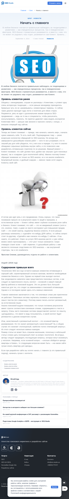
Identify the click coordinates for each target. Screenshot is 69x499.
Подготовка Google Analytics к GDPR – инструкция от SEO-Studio (26, 421)
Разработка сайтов (7, 468)
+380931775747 (52, 465)
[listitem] (12, 389)
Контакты (50, 459)
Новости (50, 39)
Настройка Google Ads (8, 465)
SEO (2, 459)
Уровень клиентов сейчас (10, 366)
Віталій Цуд (15, 379)
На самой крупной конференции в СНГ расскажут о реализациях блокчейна (30, 414)
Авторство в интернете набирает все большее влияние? (23, 407)
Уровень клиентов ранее (10, 364)
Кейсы (26, 462)
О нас (26, 459)
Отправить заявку (55, 3)
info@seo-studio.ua (53, 462)
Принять (54, 487)
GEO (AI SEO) (6, 462)
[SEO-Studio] (7, 3)
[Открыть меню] (65, 3)
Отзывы (27, 465)
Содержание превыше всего (11, 368)
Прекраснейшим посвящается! (14, 400)
